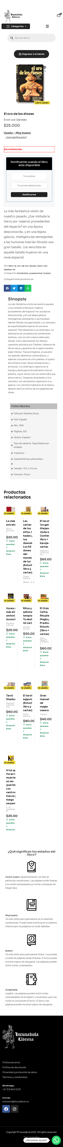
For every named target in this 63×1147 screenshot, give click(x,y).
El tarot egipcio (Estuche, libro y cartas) (27, 703)
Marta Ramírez (27, 715)
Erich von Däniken (15, 119)
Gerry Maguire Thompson (44, 641)
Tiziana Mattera (26, 577)
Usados (47, 273)
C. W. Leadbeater (10, 809)
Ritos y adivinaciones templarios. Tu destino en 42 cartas (27, 616)
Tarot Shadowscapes (10, 697)
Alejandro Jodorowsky (44, 553)
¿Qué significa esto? (16, 137)
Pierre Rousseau (10, 531)
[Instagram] (14, 1109)
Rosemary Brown (10, 624)
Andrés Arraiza (26, 628)
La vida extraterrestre (10, 522)
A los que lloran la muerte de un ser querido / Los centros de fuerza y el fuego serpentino (10, 787)
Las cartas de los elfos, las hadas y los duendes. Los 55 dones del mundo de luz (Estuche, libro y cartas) (27, 546)
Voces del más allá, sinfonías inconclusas (10, 614)
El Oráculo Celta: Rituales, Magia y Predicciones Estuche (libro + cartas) (44, 621)
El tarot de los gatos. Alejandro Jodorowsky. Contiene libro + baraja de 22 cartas (44, 533)
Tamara (43, 714)
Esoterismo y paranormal (29, 273)
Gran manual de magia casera (44, 703)
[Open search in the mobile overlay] (31, 37)
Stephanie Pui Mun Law (10, 705)
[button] (47, 26)
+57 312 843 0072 (11, 1089)
